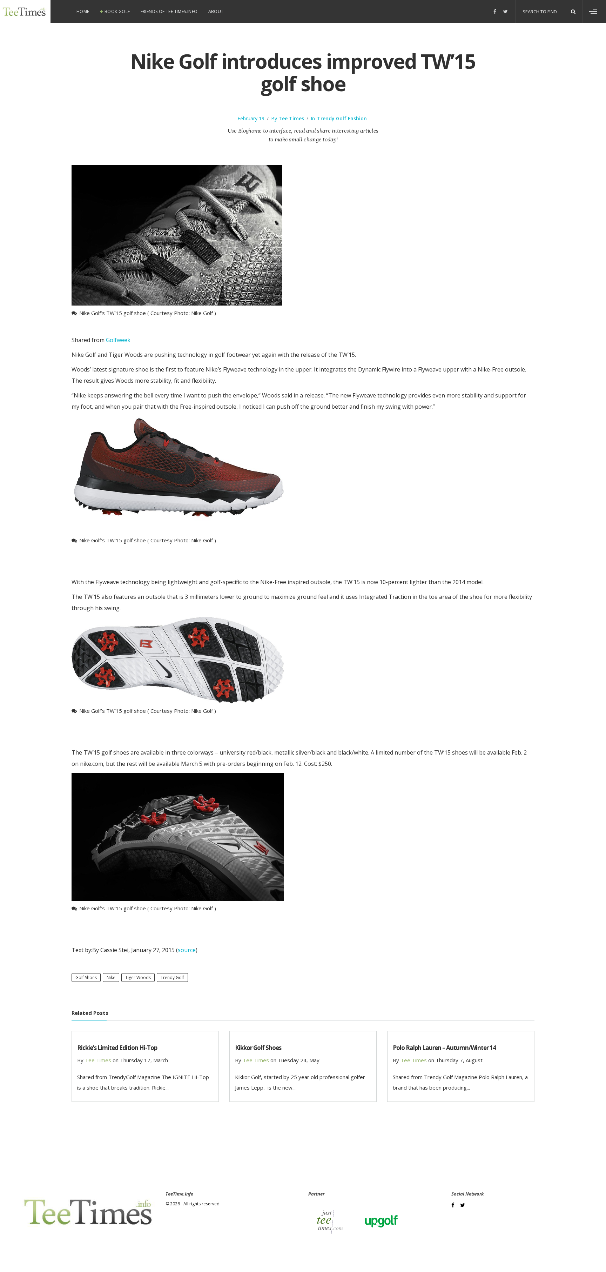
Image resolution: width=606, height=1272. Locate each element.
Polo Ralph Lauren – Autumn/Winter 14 (444, 1048)
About (216, 11)
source (187, 950)
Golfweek (118, 340)
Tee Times (291, 118)
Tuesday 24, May (298, 1060)
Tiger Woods (138, 977)
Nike (111, 977)
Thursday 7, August (459, 1060)
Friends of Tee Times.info (169, 11)
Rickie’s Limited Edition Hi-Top (117, 1048)
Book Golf (117, 11)
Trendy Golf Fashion (342, 118)
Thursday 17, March (144, 1060)
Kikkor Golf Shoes (258, 1048)
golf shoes (86, 977)
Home (82, 11)
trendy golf (172, 977)
